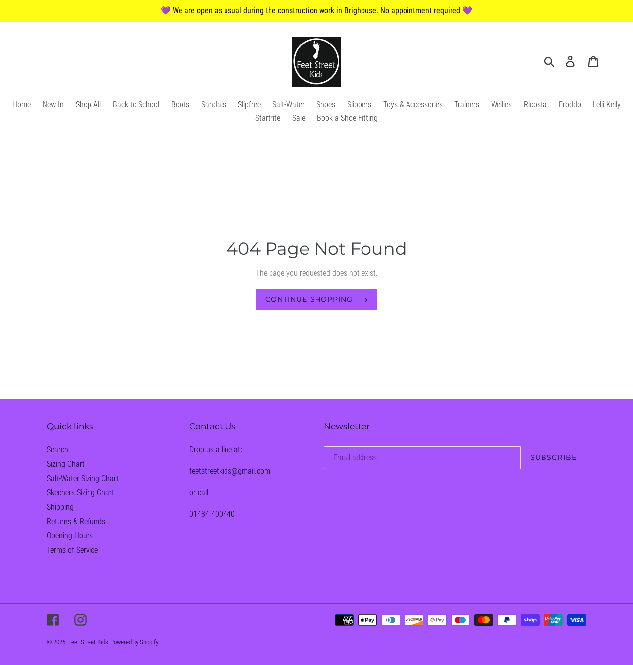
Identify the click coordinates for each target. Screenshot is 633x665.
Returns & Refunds (76, 521)
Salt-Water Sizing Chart (83, 478)
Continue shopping (309, 299)
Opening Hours (70, 535)
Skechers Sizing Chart (80, 492)
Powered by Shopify (134, 642)
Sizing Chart (66, 464)
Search (57, 449)
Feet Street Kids (88, 642)
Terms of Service (72, 550)
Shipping (60, 507)
